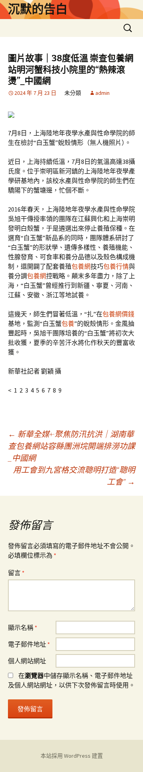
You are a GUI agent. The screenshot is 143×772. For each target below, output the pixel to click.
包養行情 (116, 266)
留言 (16, 573)
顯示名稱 (22, 627)
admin (102, 92)
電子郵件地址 (29, 644)
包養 (68, 323)
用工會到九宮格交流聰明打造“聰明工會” (74, 476)
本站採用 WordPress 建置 (72, 755)
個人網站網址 (27, 661)
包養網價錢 (118, 314)
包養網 (81, 266)
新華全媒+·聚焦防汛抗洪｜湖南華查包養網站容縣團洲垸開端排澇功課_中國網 (71, 446)
